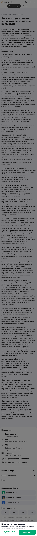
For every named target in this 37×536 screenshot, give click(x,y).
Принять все (27, 532)
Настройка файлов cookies (9, 532)
